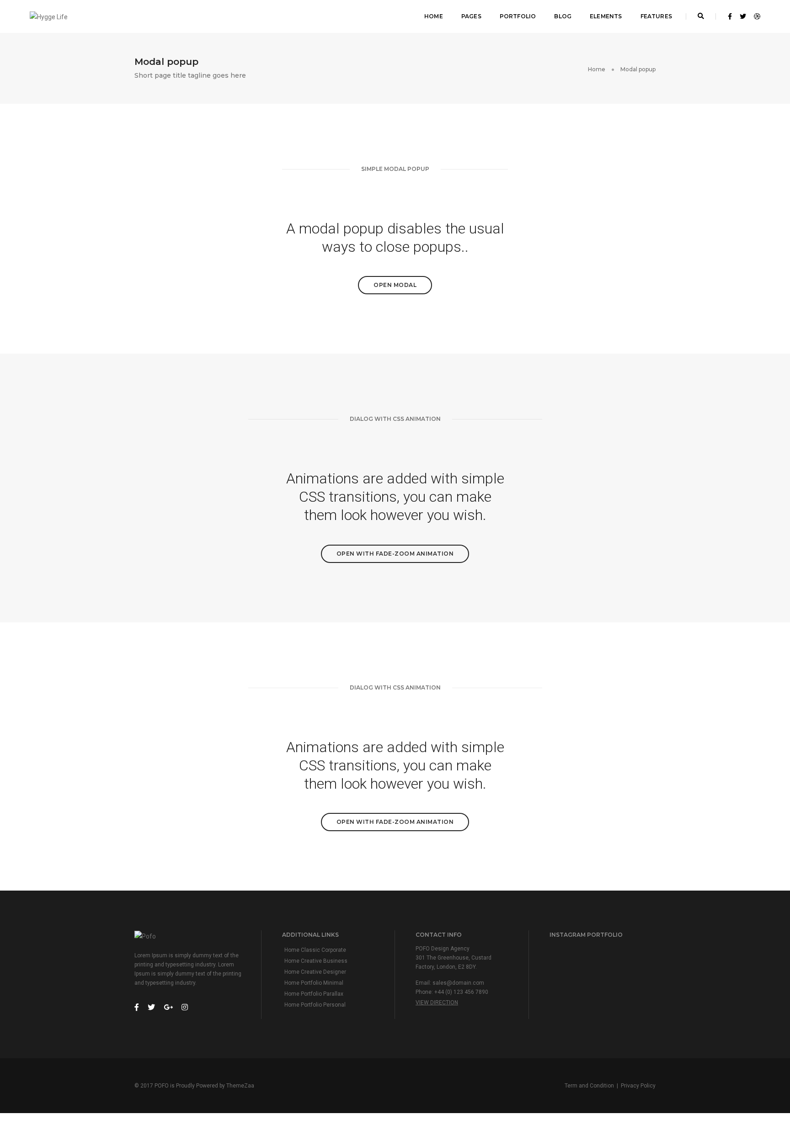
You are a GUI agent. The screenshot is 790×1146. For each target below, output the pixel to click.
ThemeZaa (240, 1085)
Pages (471, 16)
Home (433, 16)
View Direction (437, 1002)
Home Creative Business (315, 961)
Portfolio (518, 16)
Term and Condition (589, 1085)
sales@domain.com (458, 983)
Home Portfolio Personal (315, 1005)
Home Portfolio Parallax (313, 994)
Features (656, 16)
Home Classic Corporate (315, 950)
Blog (562, 16)
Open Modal (395, 284)
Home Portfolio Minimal (313, 983)
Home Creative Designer (315, 972)
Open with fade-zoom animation (395, 553)
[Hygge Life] (49, 16)
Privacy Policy (638, 1085)
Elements (606, 16)
